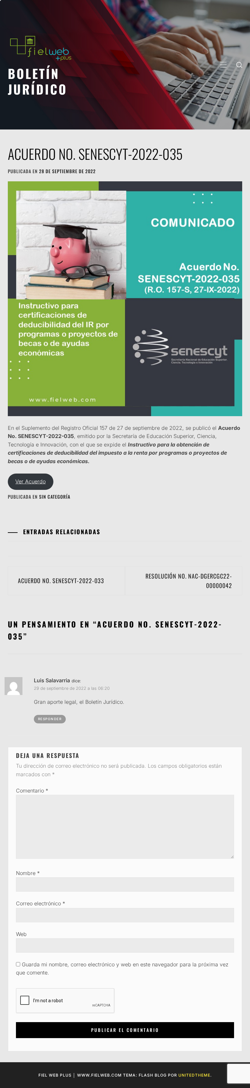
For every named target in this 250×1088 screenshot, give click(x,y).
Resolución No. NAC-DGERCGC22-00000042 (189, 581)
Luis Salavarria (52, 680)
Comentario (32, 790)
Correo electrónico (40, 903)
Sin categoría (54, 496)
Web (21, 934)
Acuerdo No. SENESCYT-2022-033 (61, 580)
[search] (239, 65)
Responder (50, 719)
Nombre (28, 873)
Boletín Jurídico (37, 81)
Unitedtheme (194, 1075)
